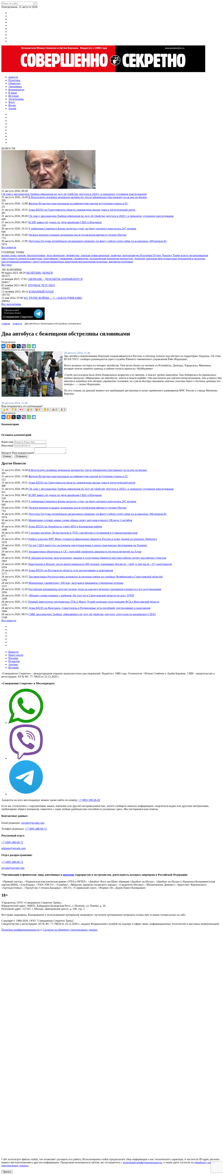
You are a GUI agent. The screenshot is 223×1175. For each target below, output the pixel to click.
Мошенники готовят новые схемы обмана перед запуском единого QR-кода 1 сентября (80, 520)
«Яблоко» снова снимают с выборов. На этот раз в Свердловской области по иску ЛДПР (81, 595)
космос (5, 255)
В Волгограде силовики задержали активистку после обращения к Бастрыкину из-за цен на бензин (87, 197)
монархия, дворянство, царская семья (75, 255)
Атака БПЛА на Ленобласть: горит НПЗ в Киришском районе (65, 526)
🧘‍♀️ (62, 409)
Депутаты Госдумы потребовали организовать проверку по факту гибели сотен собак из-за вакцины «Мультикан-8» (97, 241)
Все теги (6, 264)
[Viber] (24, 346)
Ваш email (7, 445)
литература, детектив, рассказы (139, 258)
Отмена (7, 456)
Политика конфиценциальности (20, 929)
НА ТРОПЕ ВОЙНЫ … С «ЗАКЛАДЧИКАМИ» (53, 297)
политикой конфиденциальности (142, 1162)
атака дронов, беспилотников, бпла (31, 255)
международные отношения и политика (181, 258)
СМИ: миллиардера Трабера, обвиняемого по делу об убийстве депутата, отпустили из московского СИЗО (92, 614)
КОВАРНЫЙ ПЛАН (41, 291)
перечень (68, 874)
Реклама (13, 658)
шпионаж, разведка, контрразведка (119, 255)
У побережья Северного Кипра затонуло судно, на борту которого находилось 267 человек (82, 228)
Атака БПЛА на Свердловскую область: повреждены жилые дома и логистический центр (81, 209)
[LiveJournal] (19, 346)
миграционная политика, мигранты (99, 261)
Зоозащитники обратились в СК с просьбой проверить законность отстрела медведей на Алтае (84, 551)
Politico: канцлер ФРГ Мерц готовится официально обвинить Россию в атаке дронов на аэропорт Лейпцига (92, 539)
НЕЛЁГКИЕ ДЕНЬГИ (39, 272)
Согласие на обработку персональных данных (70, 929)
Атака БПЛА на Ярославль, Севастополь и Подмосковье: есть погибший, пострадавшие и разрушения (89, 607)
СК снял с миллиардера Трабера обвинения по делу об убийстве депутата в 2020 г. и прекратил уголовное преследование (74, 194)
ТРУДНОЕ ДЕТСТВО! (41, 285)
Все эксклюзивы (11, 304)
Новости (13, 651)
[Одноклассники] (8, 346)
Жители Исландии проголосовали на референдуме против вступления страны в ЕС (78, 203)
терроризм (113, 258)
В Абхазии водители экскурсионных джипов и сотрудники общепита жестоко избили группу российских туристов (97, 557)
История (13, 667)
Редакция (14, 661)
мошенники (57, 261)
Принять (7, 1171)
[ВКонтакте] (3, 346)
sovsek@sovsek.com (32, 822)
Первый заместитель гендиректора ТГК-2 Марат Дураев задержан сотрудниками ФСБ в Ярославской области (93, 601)
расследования (10, 261)
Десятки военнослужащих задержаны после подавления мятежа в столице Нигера (77, 234)
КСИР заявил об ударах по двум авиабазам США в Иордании (65, 222)
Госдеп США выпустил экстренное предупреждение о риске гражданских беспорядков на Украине (87, 545)
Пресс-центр (15, 654)
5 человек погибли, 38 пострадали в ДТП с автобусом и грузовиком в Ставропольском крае (83, 532)
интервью (127, 261)
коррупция (71, 261)
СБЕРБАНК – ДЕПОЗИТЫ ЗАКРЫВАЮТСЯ (55, 279)
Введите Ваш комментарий (17, 452)
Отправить (21, 456)
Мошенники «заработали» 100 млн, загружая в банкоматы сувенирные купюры (75, 582)
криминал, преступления (35, 261)
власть (185, 255)
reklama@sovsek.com (13, 848)
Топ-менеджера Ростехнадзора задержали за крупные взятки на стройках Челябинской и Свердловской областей (95, 576)
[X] (13, 346)
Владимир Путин (151, 255)
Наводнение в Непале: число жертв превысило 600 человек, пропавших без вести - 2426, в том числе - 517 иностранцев (100, 564)
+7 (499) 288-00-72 (36, 828)
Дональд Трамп (171, 255)
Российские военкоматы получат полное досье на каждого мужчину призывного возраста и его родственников (94, 589)
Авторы (13, 664)
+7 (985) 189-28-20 (89, 800)
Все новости (8, 247)
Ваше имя (7, 441)
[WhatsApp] (29, 346)
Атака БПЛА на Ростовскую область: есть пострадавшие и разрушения (70, 570)
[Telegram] (34, 346)
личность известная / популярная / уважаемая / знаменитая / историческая (62, 258)
